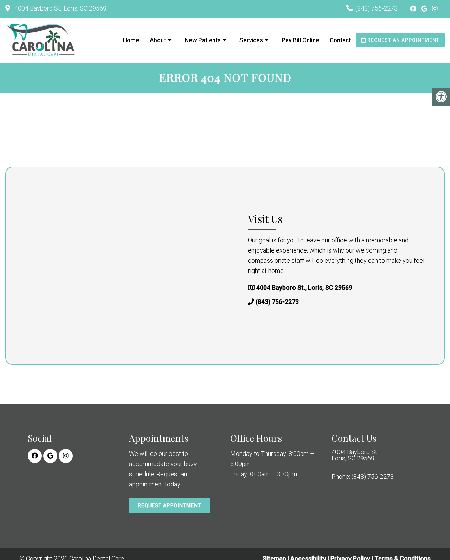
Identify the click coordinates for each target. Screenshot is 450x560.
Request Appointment (169, 505)
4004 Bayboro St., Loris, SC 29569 (60, 8)
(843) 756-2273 (376, 8)
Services (251, 40)
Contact (340, 40)
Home (131, 40)
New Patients (203, 40)
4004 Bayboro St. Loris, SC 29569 (355, 455)
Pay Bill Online (300, 40)
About (158, 40)
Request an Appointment (402, 40)
